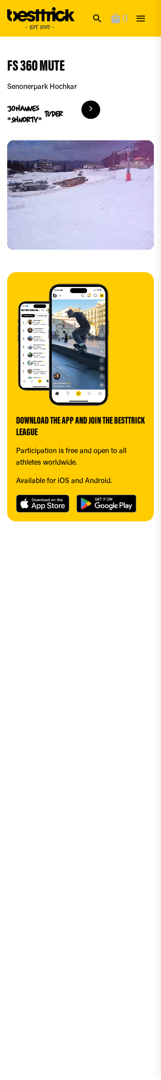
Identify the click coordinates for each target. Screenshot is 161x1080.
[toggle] (140, 18)
